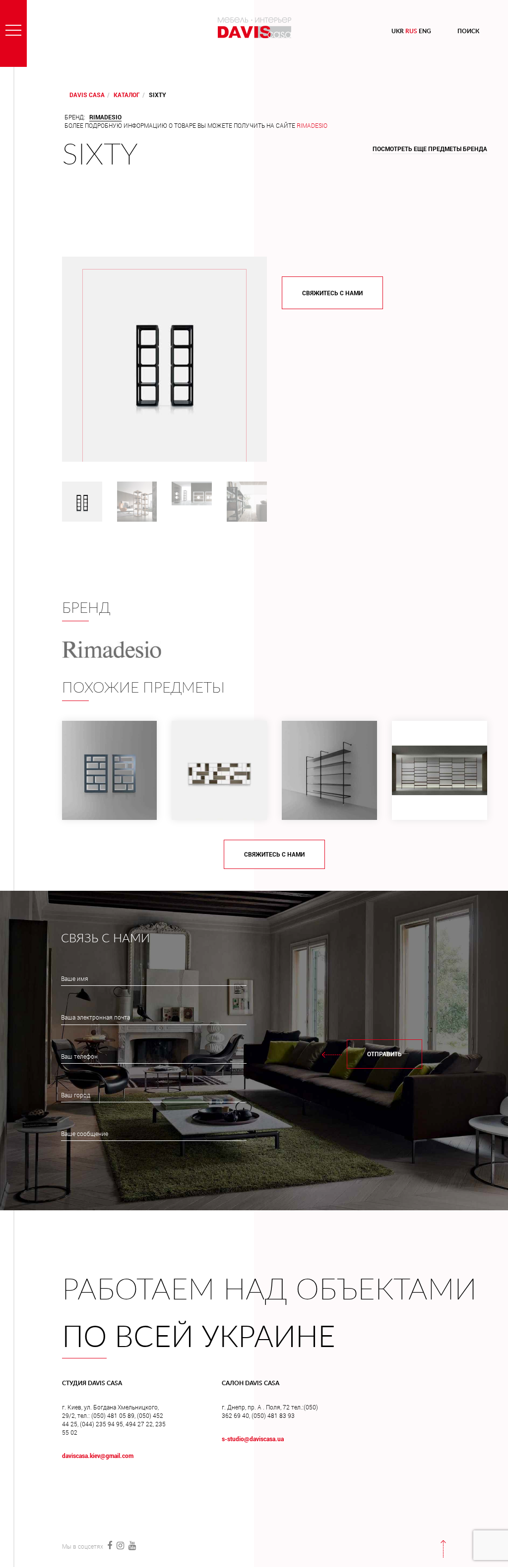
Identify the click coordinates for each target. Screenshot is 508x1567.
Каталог (127, 95)
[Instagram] (120, 1545)
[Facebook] (109, 1545)
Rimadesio (312, 125)
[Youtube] (131, 1545)
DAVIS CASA (87, 95)
